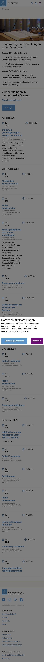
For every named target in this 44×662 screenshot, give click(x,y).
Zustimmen (36, 341)
